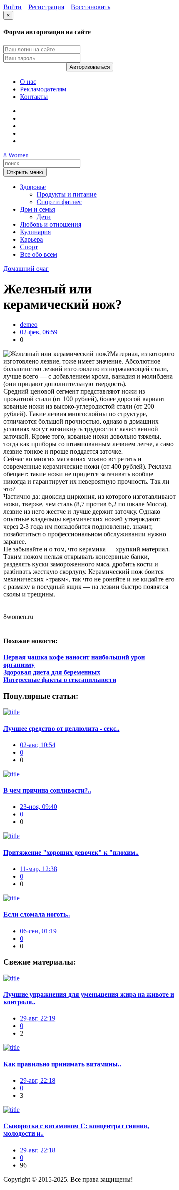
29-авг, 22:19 (37, 1018)
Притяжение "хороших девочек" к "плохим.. (71, 852)
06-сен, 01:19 (38, 931)
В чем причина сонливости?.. (47, 790)
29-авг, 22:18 (37, 1080)
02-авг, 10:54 (37, 744)
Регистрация (46, 6)
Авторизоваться (90, 67)
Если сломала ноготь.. (36, 914)
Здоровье (33, 186)
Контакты (34, 96)
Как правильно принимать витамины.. (62, 1064)
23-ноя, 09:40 (38, 806)
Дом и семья (37, 209)
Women (16, 155)
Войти (12, 6)
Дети (44, 216)
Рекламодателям (43, 89)
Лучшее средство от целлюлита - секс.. (61, 728)
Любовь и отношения (50, 224)
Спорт (29, 246)
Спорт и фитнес (59, 201)
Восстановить (90, 6)
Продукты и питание (67, 194)
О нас (28, 81)
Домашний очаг (26, 268)
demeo (28, 324)
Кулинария (35, 231)
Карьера (31, 239)
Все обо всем (38, 254)
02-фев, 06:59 (38, 332)
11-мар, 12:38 (38, 868)
